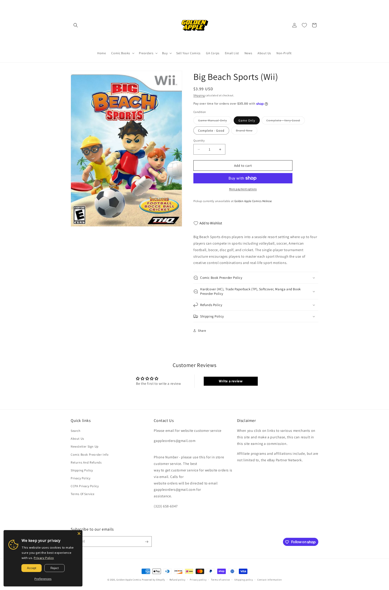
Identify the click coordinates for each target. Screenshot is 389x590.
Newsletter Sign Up (85, 447)
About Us (77, 439)
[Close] (79, 533)
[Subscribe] (147, 541)
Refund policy (177, 579)
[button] (76, 25)
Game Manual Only (215, 121)
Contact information (269, 579)
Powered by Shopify (153, 579)
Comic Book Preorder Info (90, 455)
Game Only (246, 120)
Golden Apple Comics (128, 579)
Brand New (246, 131)
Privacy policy (198, 579)
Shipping (199, 95)
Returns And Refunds (86, 462)
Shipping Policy (82, 470)
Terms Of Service (83, 494)
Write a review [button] (230, 381)
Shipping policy (243, 579)
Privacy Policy (80, 478)
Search (76, 431)
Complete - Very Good (285, 121)
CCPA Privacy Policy (85, 486)
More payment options (243, 189)
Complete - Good (211, 130)
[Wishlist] (304, 25)
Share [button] (202, 331)
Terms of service (220, 579)
